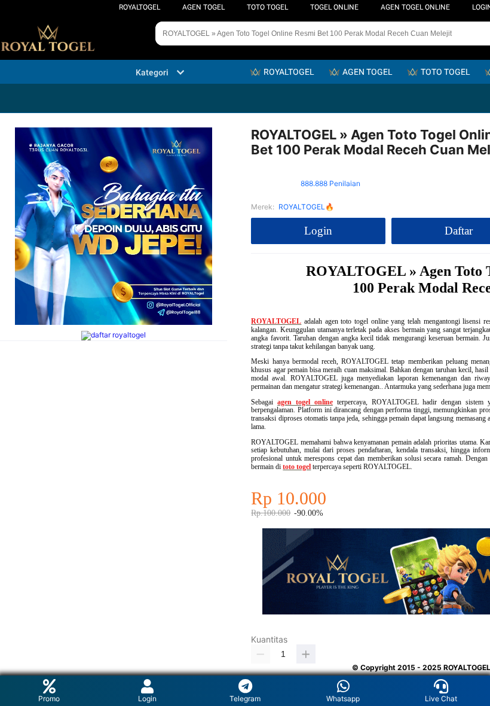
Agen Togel (203, 7)
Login (147, 698)
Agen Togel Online (415, 7)
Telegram (245, 698)
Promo (49, 698)
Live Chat (441, 698)
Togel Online (334, 7)
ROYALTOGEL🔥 (306, 206)
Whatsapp (343, 698)
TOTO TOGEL (267, 7)
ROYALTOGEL (139, 7)
